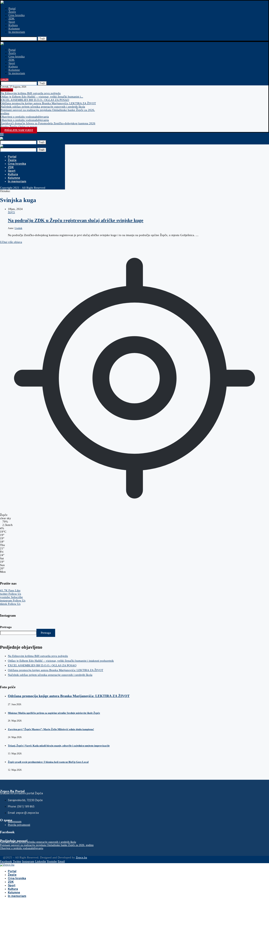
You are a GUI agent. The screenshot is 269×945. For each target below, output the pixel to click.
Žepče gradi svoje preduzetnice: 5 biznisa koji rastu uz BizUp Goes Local (48, 761)
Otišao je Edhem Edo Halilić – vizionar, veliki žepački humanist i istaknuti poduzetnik (61, 660)
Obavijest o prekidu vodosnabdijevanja (25, 116)
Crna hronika (16, 15)
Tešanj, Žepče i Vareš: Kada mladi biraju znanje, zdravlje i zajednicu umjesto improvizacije (59, 745)
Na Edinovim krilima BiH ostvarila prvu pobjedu (31, 93)
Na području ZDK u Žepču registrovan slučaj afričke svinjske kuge (75, 220)
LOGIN (4, 79)
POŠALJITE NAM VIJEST (19, 130)
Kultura (13, 25)
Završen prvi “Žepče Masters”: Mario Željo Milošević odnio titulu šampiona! (51, 729)
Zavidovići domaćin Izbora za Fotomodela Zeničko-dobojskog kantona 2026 (48, 123)
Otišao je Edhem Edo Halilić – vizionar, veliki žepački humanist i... (42, 96)
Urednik (18, 228)
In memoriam (16, 31)
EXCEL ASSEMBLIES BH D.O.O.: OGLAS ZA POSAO (35, 100)
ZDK (11, 18)
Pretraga (6, 627)
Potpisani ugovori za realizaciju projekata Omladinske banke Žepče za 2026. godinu (47, 845)
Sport (11, 21)
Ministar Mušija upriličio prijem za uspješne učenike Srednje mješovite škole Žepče (54, 712)
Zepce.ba (81, 857)
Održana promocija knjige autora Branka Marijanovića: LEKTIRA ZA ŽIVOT (48, 103)
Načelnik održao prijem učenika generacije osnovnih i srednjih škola (43, 106)
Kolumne (14, 28)
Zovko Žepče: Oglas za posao (19, 126)
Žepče (12, 11)
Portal (12, 8)
